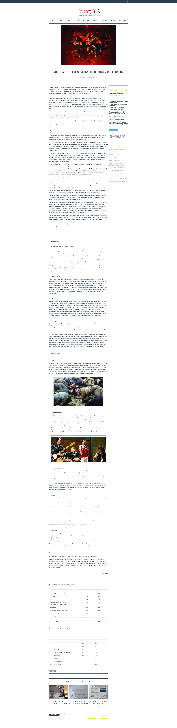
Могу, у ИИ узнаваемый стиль (116, 109)
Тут (63, 714)
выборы (111, 152)
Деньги (69, 20)
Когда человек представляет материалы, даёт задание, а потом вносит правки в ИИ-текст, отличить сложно (118, 118)
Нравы (77, 20)
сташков (112, 176)
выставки (116, 152)
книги (117, 157)
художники (112, 178)
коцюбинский (115, 161)
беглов (118, 149)
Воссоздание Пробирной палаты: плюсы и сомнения (98, 703)
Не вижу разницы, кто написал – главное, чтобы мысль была (118, 102)
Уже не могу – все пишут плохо (117, 107)
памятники (119, 167)
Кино (89, 77)
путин (116, 170)
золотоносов (114, 155)
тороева (120, 176)
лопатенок (111, 163)
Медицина (95, 20)
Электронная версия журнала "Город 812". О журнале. (60, 718)
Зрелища (104, 20)
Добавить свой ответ (113, 126)
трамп (123, 176)
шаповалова (123, 178)
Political (53, 20)
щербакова (119, 181)
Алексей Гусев (83, 77)
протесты (111, 170)
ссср (126, 173)
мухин (110, 165)
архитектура (111, 149)
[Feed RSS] (127, 1)
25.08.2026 (58, 705)
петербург (124, 167)
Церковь (62, 20)
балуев (115, 149)
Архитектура (86, 20)
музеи (126, 163)
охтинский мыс (112, 167)
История (113, 20)
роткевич (112, 173)
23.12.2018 (95, 77)
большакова (122, 149)
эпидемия (125, 181)
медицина (118, 163)
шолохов (111, 181)
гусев (54, 676)
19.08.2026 (98, 706)
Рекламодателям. (76, 718)
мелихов (122, 163)
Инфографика (122, 20)
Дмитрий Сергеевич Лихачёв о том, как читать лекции (78, 703)
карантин (111, 157)
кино (57, 676)
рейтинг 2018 (61, 676)
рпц (116, 173)
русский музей (121, 173)
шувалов (115, 181)
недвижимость (115, 165)
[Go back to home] (88, 11)
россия (122, 170)
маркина (114, 163)
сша (117, 176)
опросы (121, 165)
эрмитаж (114, 184)
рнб (120, 170)
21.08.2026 (78, 706)
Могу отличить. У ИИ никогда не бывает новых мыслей (118, 105)
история (122, 155)
